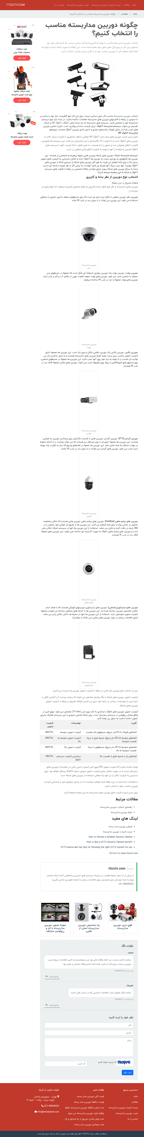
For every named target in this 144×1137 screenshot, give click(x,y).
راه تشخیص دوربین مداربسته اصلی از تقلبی (89, 928)
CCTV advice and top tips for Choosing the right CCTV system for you (96, 847)
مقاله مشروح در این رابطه (125, 183)
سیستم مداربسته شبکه (126, 155)
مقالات (126, 5)
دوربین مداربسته (122, 116)
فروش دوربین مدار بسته (120, 826)
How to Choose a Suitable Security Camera (110, 837)
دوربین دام (132, 197)
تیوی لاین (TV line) (81, 711)
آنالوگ (66, 122)
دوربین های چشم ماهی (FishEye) (121, 521)
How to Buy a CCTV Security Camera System (109, 842)
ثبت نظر (127, 1072)
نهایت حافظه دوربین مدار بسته (89, 1102)
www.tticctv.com (129, 853)
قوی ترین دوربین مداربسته (122, 926)
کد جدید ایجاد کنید (107, 1062)
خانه (134, 5)
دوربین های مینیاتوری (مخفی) (123, 607)
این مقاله (87, 617)
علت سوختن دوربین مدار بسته (89, 1124)
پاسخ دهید (53, 976)
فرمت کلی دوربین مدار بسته (90, 1096)
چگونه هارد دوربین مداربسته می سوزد (86, 1113)
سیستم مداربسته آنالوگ (109, 126)
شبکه (46, 122)
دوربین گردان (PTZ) (128, 438)
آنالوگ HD (57, 122)
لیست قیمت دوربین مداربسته (106, 5)
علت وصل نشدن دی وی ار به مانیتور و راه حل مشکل (79, 1119)
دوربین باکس (131, 352)
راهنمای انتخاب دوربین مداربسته (116, 807)
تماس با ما (59, 5)
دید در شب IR (126, 534)
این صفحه (116, 172)
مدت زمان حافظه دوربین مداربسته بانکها (84, 1107)
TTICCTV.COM (15, 5)
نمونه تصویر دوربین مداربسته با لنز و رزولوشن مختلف (55, 928)
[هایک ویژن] (21, 42)
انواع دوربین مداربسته (121, 812)
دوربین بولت (131, 273)
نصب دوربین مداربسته (78, 5)
